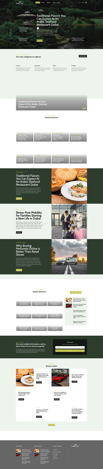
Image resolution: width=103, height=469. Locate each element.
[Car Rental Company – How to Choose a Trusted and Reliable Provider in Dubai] (42, 153)
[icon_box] (24, 66)
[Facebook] (77, 2)
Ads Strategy (56, 156)
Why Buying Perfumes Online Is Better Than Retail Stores (58, 137)
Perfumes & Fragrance (58, 133)
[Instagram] (79, 2)
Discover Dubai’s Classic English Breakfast (55, 328)
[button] (86, 3)
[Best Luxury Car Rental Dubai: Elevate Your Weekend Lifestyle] (23, 38)
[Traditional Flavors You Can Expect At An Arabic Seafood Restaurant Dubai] (78, 35)
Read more (39, 382)
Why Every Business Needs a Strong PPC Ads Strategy (58, 160)
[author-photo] (38, 28)
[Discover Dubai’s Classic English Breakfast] (54, 325)
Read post (40, 40)
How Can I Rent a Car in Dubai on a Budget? (76, 161)
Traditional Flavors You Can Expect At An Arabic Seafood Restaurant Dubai (23, 29)
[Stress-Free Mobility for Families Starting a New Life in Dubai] (78, 131)
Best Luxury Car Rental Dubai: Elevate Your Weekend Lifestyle (23, 39)
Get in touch (70, 350)
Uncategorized (20, 133)
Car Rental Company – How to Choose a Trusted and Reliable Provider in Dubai (40, 159)
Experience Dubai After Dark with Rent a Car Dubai (22, 160)
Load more (51, 424)
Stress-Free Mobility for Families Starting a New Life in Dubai (76, 138)
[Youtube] (83, 2)
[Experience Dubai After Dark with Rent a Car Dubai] (24, 153)
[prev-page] (83, 108)
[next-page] (85, 108)
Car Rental (37, 133)
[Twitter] (81, 2)
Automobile (73, 158)
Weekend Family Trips (75, 134)
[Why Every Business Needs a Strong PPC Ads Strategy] (60, 153)
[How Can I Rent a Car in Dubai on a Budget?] (78, 153)
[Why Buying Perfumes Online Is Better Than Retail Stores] (60, 131)
